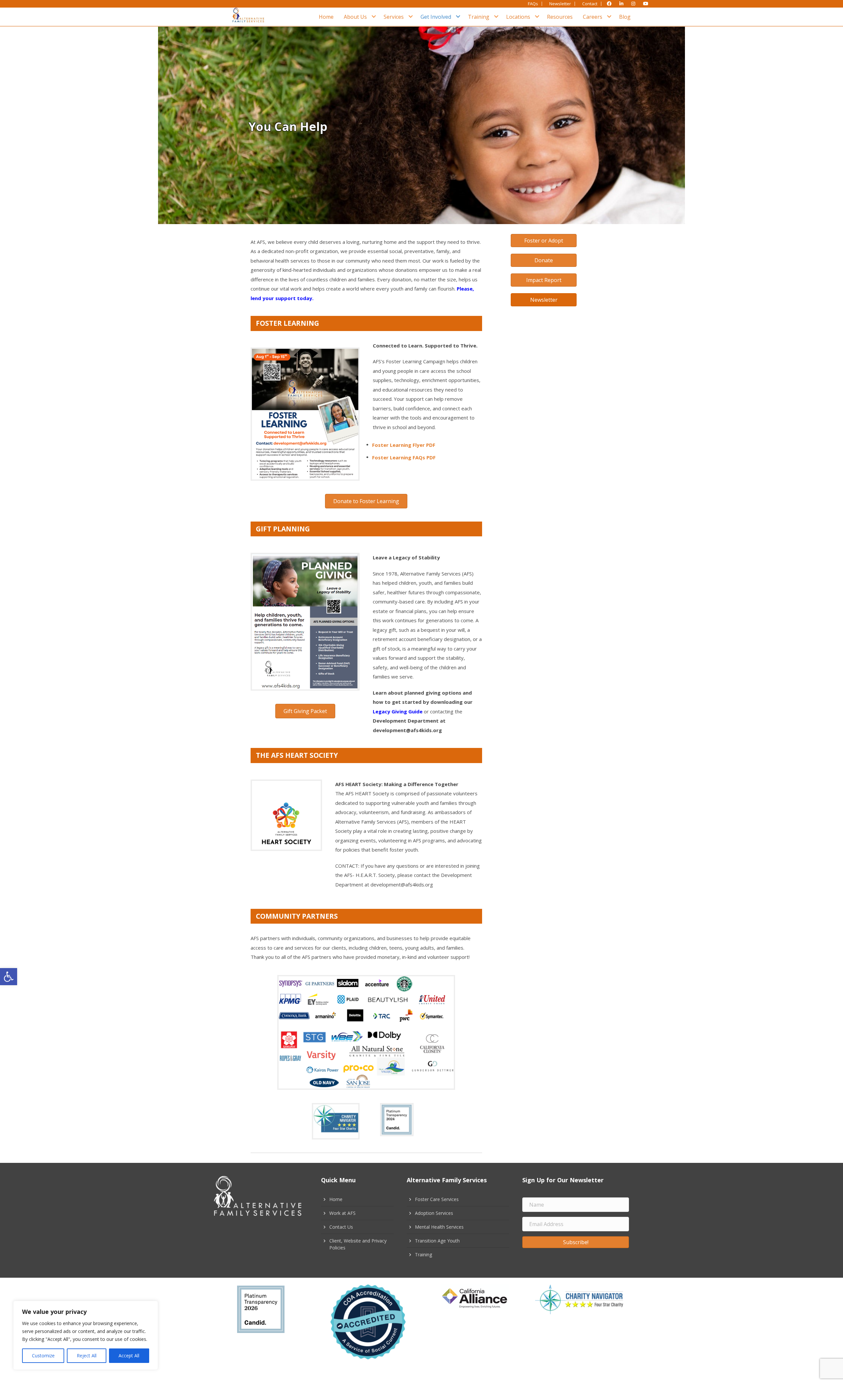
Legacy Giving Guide (397, 711)
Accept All (129, 1355)
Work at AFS (342, 1213)
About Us (355, 16)
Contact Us (341, 1227)
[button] (8, 976)
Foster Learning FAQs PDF (404, 457)
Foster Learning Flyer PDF (403, 445)
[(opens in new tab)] (305, 413)
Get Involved (436, 16)
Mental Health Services (439, 1227)
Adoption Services (434, 1213)
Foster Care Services (437, 1199)
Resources (560, 16)
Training (478, 16)
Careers (592, 16)
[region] (85, 1335)
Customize (43, 1355)
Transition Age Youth (437, 1241)
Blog (625, 16)
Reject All (86, 1355)
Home (326, 16)
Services (394, 16)
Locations (518, 16)
